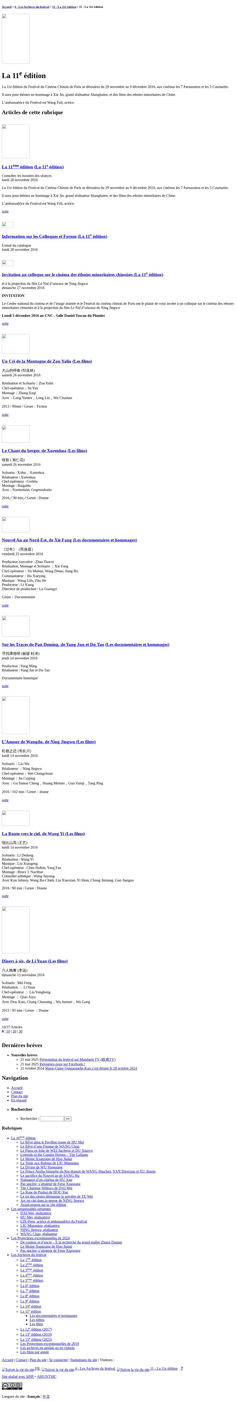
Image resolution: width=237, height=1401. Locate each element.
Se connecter (58, 1360)
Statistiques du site (83, 1360)
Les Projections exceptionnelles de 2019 (49, 1344)
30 (20, 1031)
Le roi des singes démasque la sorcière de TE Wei (56, 1196)
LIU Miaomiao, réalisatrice (40, 1226)
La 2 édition (31, 1265)
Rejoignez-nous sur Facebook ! (62, 1064)
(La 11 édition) (49, 166)
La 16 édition (23, 1138)
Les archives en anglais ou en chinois (47, 1348)
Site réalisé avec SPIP (18, 1377)
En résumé (19, 1100)
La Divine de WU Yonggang (41, 1167)
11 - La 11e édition (64, 7)
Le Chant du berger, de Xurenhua (34, 450)
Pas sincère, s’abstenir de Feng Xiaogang (50, 1184)
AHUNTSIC (46, 1377)
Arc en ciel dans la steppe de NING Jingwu (52, 1201)
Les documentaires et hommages (53, 1316)
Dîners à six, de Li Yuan (25, 961)
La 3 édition (31, 1270)
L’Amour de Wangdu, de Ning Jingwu (39, 741)
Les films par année (34, 1352)
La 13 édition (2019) (36, 1334)
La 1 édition (31, 1260)
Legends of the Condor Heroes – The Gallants (54, 1155)
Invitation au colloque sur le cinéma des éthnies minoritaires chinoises (68, 274)
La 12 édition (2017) (36, 1329)
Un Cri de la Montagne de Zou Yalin (36, 361)
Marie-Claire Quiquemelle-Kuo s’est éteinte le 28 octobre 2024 (91, 1068)
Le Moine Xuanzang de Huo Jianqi (46, 1159)
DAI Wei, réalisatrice (35, 1213)
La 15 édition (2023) (36, 1339)
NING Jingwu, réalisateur (39, 1230)
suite (5, 211)
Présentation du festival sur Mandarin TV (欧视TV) (77, 1059)
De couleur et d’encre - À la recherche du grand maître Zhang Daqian (71, 1242)
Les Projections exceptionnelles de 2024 (40, 1238)
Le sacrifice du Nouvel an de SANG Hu (49, 1175)
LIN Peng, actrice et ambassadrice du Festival (53, 1221)
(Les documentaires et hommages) (105, 540)
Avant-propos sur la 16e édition (43, 1205)
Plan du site (19, 1096)
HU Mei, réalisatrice (35, 1217)
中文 (46, 1396)
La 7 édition (29, 1291)
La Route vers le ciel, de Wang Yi (33, 833)
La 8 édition (29, 1296)
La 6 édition (29, 1286)
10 (8, 1031)
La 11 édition (17, 166)
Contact (16, 1092)
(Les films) (82, 361)
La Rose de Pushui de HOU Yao (44, 1192)
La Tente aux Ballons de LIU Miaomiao (49, 1163)
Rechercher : (29, 1119)
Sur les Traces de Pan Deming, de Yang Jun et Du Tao (53, 644)
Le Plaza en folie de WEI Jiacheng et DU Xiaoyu (56, 1150)
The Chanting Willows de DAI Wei (46, 1188)
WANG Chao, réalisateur (38, 1234)
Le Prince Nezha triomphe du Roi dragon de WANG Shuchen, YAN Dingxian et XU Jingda (88, 1171)
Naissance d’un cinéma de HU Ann (46, 1180)
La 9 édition (29, 1301)
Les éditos (37, 1320)
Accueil (7, 7)
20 (14, 1031)
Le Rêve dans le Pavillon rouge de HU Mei (52, 1142)
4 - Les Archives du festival (32, 7)
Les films (36, 1324)
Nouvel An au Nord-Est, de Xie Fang (37, 540)
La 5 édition (31, 1280)
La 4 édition (31, 1275)
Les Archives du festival (28, 1255)
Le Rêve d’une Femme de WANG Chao (49, 1146)
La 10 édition (30, 1306)
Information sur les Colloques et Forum (39, 236)
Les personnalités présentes (31, 1209)
